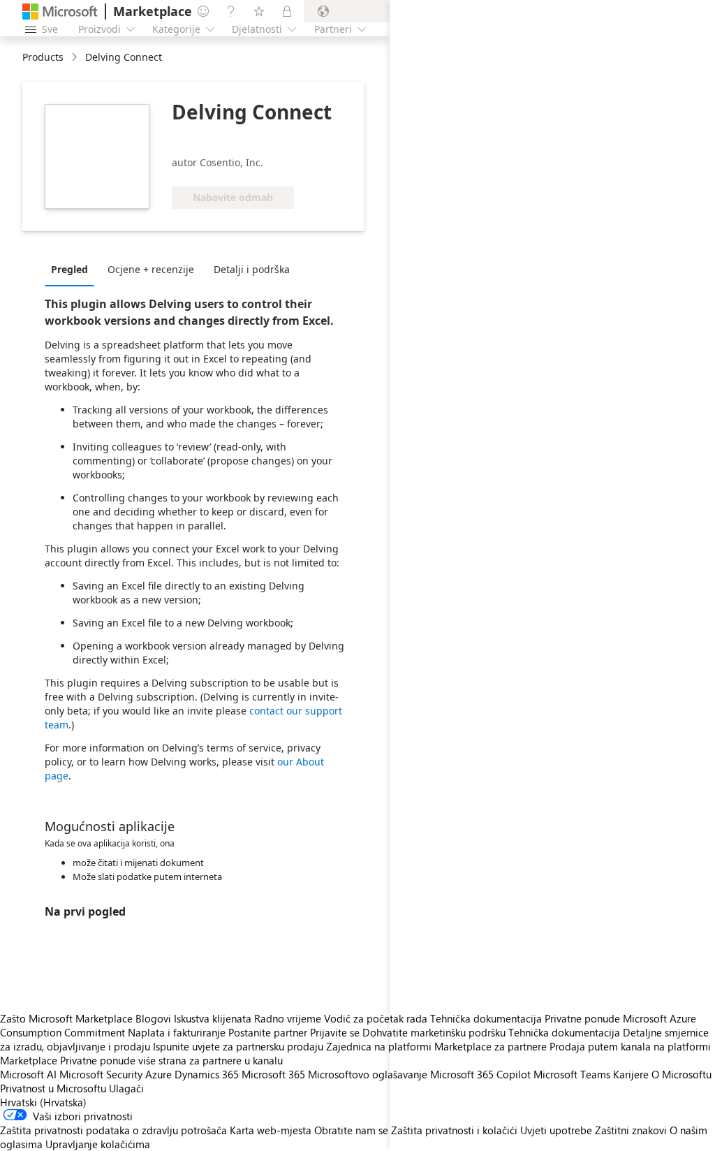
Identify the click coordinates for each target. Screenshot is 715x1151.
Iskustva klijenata (212, 1018)
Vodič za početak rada (375, 1018)
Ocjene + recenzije (151, 269)
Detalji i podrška (252, 269)
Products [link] (43, 57)
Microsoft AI (28, 1074)
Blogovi (153, 1018)
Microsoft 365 (273, 1074)
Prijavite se (335, 1032)
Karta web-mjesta (270, 1130)
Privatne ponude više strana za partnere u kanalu (171, 1060)
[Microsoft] (60, 11)
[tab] (73, 269)
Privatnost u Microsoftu (53, 1088)
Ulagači (126, 1088)
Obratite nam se (351, 1130)
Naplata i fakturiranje (177, 1032)
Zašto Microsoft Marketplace (66, 1018)
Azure (158, 1074)
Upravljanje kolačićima (97, 1144)
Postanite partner (267, 1032)
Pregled (69, 269)
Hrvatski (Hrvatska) (43, 1102)
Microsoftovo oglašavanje (367, 1074)
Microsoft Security (100, 1074)
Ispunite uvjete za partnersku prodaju (238, 1046)
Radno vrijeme (287, 1018)
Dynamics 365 (207, 1074)
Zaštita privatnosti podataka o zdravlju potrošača (113, 1130)
